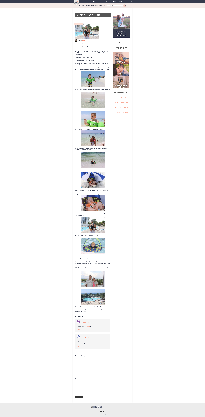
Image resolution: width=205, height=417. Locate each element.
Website (77, 390)
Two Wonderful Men (89, 343)
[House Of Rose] (76, 5)
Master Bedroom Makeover (121, 94)
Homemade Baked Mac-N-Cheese (121, 102)
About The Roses (111, 407)
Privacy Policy (113, 414)
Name (76, 378)
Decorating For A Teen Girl (121, 99)
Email (76, 384)
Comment (77, 361)
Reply (78, 329)
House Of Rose (96, 414)
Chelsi (82, 335)
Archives (123, 407)
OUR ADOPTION (121, 115)
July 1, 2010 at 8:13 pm (85, 337)
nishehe (82, 320)
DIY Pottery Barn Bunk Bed (121, 104)
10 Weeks (88, 326)
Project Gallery (121, 117)
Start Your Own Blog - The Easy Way (121, 112)
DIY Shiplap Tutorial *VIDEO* (121, 97)
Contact (103, 411)
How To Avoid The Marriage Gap (122, 107)
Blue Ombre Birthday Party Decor (121, 109)
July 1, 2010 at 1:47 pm (85, 322)
